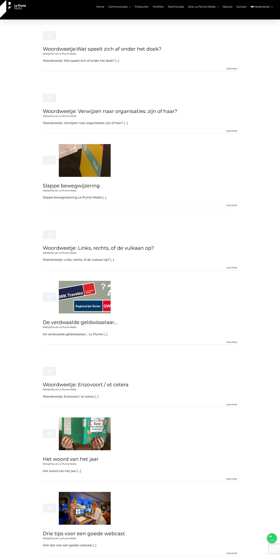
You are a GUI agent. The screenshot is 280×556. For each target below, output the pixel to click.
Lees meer (231, 68)
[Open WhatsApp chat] (272, 538)
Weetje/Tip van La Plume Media (59, 53)
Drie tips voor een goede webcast (84, 534)
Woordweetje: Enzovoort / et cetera (85, 385)
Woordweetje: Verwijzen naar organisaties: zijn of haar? (110, 111)
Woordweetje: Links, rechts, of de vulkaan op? (98, 248)
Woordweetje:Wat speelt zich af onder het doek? (102, 49)
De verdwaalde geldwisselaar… (80, 322)
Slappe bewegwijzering (71, 186)
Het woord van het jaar (71, 459)
